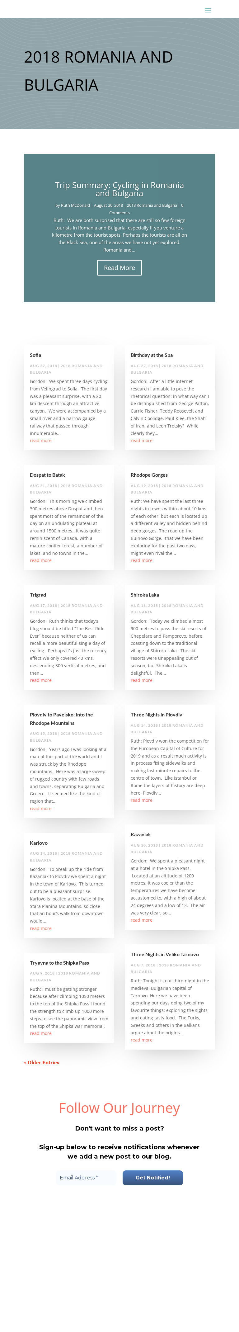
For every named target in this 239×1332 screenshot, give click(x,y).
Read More (119, 267)
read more (41, 440)
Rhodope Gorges (149, 475)
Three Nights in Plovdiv (156, 714)
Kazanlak (141, 834)
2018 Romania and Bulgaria (152, 205)
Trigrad (38, 595)
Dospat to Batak (47, 475)
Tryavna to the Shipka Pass (59, 963)
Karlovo (39, 843)
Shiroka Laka (145, 595)
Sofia (35, 355)
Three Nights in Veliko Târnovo (165, 954)
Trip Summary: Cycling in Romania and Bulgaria (119, 189)
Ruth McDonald (75, 205)
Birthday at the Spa (152, 355)
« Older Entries (41, 1062)
